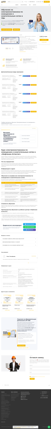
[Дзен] (47, 397)
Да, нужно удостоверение (26, 135)
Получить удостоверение (6, 29)
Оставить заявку (44, 39)
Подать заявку (47, 1)
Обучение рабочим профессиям (15, 393)
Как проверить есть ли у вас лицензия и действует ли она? (13, 245)
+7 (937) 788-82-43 (32, 1)
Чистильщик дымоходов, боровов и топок (6, 305)
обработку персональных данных (40, 376)
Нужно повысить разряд (25, 141)
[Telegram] (43, 397)
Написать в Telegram (30, 224)
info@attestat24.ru (44, 393)
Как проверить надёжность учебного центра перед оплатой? (13, 238)
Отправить (32, 378)
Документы (2, 396)
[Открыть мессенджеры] (49, 427)
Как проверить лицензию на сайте (23, 347)
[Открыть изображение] (7, 48)
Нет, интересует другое (25, 138)
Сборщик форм (17, 305)
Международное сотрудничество (5, 411)
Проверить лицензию (21, 345)
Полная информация (23, 51)
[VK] (41, 397)
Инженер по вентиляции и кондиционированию (31, 305)
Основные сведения (4, 393)
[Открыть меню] (1, 4)
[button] (37, 258)
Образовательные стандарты (5, 414)
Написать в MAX (26, 93)
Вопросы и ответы (3, 419)
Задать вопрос (16, 29)
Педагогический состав (4, 400)
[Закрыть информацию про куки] (37, 427)
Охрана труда (13, 400)
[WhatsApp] (45, 397)
